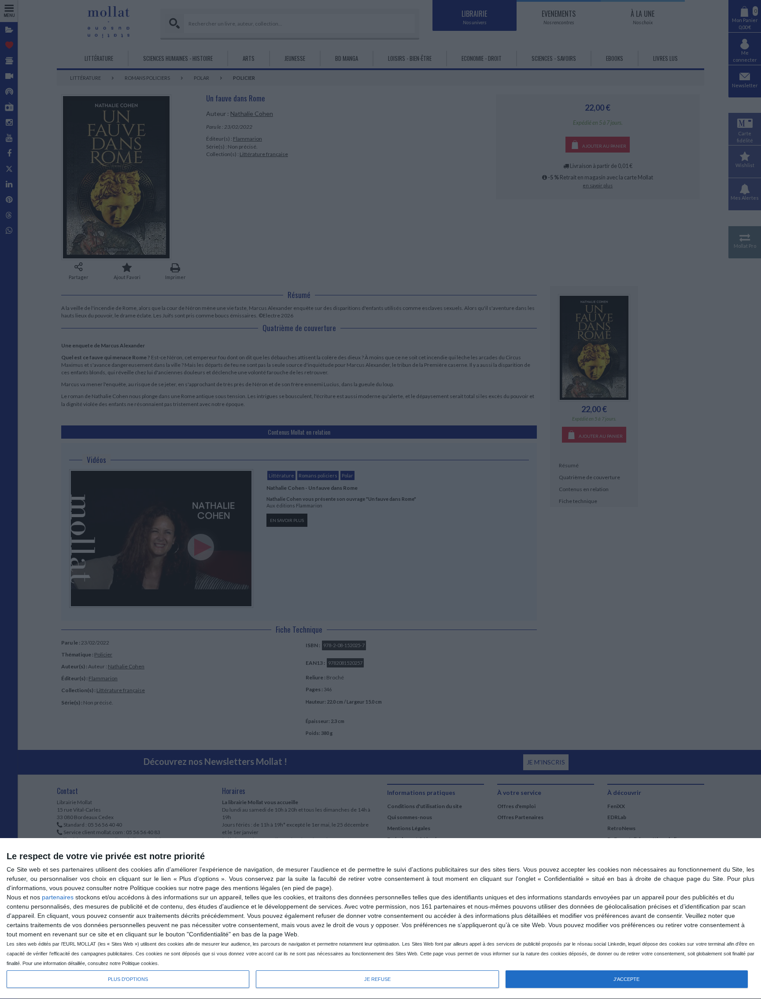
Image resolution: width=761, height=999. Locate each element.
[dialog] (380, 919)
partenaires (58, 897)
